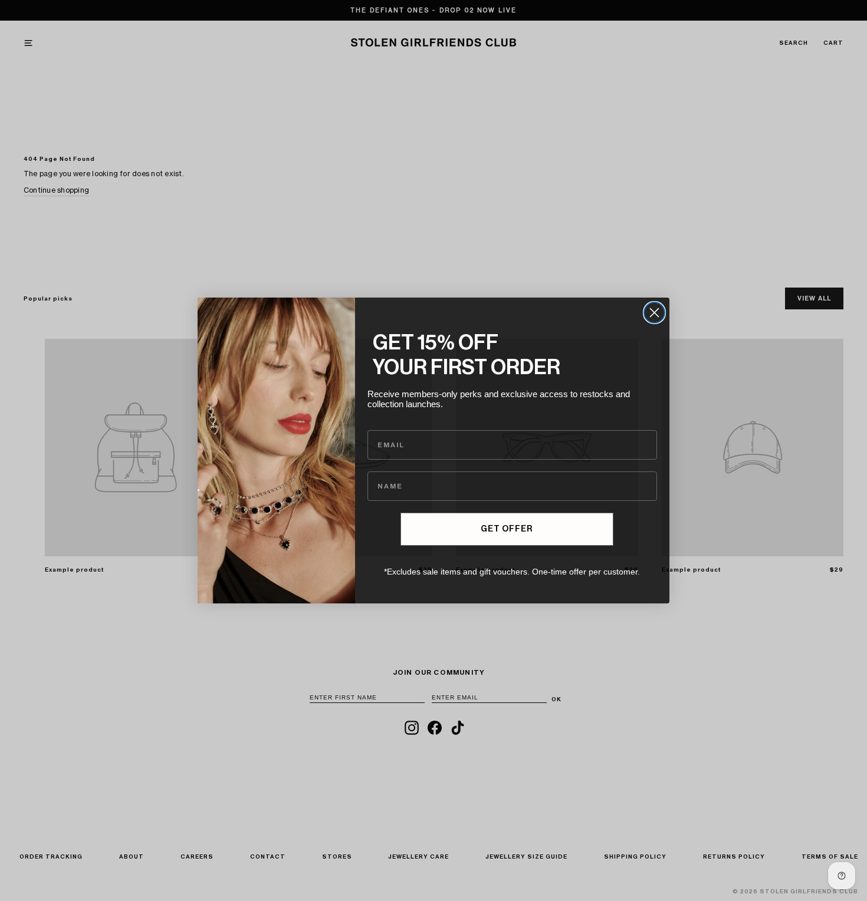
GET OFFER (507, 529)
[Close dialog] (654, 312)
